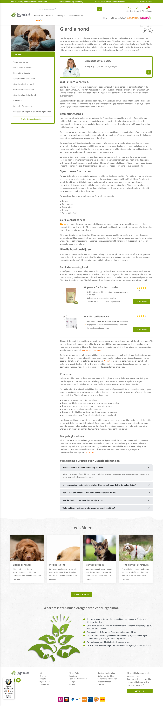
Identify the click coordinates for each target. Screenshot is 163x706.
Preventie (17, 100)
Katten (48, 15)
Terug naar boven (20, 62)
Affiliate (42, 678)
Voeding (60, 15)
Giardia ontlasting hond (23, 84)
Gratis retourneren (145, 1)
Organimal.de (44, 681)
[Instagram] (18, 680)
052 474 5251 (133, 18)
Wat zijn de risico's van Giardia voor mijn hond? (83, 500)
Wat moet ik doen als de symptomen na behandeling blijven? (89, 508)
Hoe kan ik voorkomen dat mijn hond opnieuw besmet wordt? (89, 492)
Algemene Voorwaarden (78, 678)
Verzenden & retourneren (107, 678)
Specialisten (44, 684)
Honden (37, 15)
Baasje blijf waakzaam (22, 106)
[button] (137, 10)
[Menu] (12, 678)
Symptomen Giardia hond (24, 78)
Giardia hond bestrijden (23, 89)
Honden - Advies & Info (106, 673)
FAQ (41, 673)
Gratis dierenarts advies (31, 119)
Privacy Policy (74, 673)
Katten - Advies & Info (106, 676)
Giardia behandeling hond (24, 95)
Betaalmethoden (104, 681)
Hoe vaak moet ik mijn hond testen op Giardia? (83, 467)
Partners (72, 684)
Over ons (42, 676)
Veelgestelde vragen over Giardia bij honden (32, 111)
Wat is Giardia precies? (23, 67)
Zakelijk (72, 681)
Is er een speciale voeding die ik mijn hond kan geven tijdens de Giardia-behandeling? (99, 485)
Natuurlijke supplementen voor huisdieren (28, 1)
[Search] (99, 9)
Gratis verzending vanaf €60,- (71, 1)
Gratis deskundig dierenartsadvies (110, 1)
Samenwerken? (74, 15)
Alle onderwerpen (82, 594)
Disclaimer (73, 676)
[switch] (8, 696)
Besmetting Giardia (21, 73)
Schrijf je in (139, 691)
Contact (101, 684)
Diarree (63, 224)
